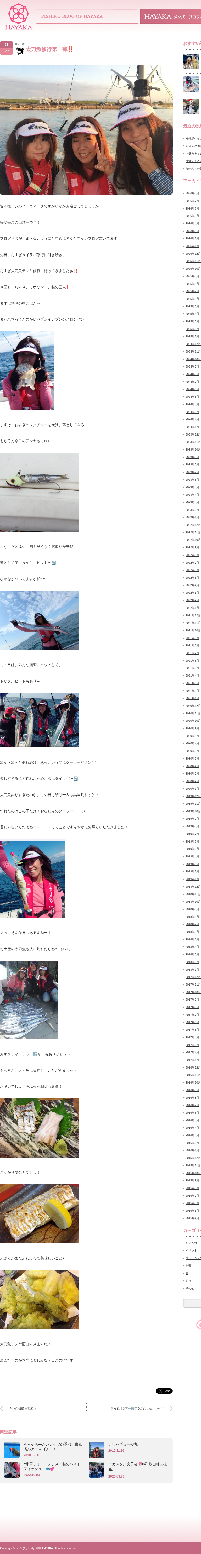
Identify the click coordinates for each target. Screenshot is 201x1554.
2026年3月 (192, 231)
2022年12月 (193, 524)
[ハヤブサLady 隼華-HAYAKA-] (19, 28)
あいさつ (191, 1242)
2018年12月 (193, 886)
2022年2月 (192, 600)
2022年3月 (192, 592)
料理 (188, 1265)
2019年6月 (192, 841)
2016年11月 (193, 1074)
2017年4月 (192, 1037)
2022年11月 (193, 532)
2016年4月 (192, 1127)
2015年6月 (192, 1203)
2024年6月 (192, 389)
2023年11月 (193, 441)
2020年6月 (192, 750)
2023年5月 (192, 487)
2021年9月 (192, 638)
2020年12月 (193, 705)
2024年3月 (192, 412)
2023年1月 (192, 517)
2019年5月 (192, 848)
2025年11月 (193, 261)
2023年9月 (192, 457)
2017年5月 (192, 1029)
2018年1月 (192, 969)
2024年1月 (192, 426)
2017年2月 (192, 1052)
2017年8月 (192, 1007)
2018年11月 (193, 894)
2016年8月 (192, 1097)
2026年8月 (192, 193)
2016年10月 (193, 1082)
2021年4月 (192, 675)
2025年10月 (193, 268)
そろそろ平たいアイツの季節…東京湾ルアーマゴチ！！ (53, 1446)
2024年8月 (192, 374)
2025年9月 (192, 276)
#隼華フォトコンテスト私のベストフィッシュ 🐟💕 (52, 1466)
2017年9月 (192, 999)
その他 (190, 1288)
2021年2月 (192, 690)
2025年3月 (192, 321)
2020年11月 (193, 713)
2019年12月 (193, 796)
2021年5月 (192, 667)
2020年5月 (192, 758)
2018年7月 (192, 924)
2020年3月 (192, 773)
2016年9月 (192, 1090)
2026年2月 (192, 238)
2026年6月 (192, 208)
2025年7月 (192, 291)
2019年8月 (192, 826)
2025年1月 (192, 336)
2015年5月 (192, 1210)
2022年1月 (192, 607)
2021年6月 (192, 660)
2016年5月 (192, 1120)
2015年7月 (192, 1195)
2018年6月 (192, 931)
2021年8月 (192, 645)
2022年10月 (193, 539)
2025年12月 (193, 253)
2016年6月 (192, 1112)
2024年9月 (192, 366)
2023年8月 (192, 464)
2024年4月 (192, 404)
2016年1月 (192, 1150)
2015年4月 (192, 1218)
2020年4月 (192, 766)
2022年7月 (192, 562)
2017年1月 (192, 1059)
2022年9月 (192, 547)
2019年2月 (192, 871)
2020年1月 (192, 788)
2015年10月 (193, 1173)
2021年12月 (193, 615)
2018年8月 (192, 916)
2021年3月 (192, 683)
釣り (188, 1280)
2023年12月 (193, 434)
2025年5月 (192, 306)
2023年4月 (192, 494)
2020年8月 (192, 735)
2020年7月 (192, 743)
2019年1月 (192, 879)
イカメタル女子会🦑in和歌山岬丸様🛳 (137, 1466)
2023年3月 (192, 502)
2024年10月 (193, 359)
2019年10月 (193, 811)
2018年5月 (192, 939)
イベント (191, 1250)
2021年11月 (193, 622)
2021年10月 (193, 630)
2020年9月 (192, 728)
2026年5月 (192, 215)
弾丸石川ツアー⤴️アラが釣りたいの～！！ (138, 1408)
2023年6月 (192, 479)
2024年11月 (193, 351)
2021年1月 (192, 698)
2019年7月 (192, 833)
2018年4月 (192, 946)
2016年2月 (192, 1142)
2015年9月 (192, 1180)
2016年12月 (193, 1067)
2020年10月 (193, 720)
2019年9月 (192, 818)
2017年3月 (192, 1045)
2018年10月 (193, 901)
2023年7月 (192, 472)
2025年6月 (192, 298)
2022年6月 (192, 570)
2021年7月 (192, 653)
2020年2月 (192, 781)
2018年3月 (192, 954)
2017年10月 (193, 992)
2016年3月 (192, 1135)
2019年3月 (192, 864)
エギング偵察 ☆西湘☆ (21, 1408)
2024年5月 (192, 396)
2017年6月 (192, 1022)
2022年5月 (192, 577)
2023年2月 (192, 509)
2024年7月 (192, 381)
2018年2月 (192, 962)
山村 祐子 (21, 43)
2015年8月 (192, 1188)
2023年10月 (193, 449)
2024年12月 (193, 344)
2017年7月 (192, 1014)
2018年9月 (192, 909)
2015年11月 (193, 1165)
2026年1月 (192, 246)
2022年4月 (192, 585)
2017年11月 (193, 984)
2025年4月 (192, 313)
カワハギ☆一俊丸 (123, 1444)
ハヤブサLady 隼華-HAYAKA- (35, 1548)
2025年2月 (192, 329)
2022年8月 (192, 555)
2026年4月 (192, 223)
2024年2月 (192, 419)
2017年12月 (193, 977)
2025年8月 (192, 283)
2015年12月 (193, 1157)
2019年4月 (192, 856)
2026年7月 (192, 200)
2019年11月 (193, 803)
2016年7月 (192, 1105)
